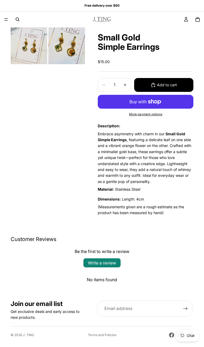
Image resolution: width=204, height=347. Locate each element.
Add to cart (167, 85)
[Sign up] (185, 308)
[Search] (17, 19)
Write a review (102, 263)
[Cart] (197, 19)
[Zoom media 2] (66, 45)
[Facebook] (171, 335)
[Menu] (6, 19)
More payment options (145, 114)
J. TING (28, 335)
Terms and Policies (102, 335)
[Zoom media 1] (29, 45)
